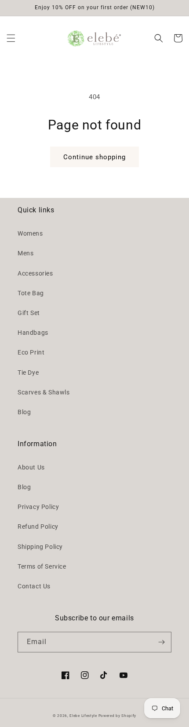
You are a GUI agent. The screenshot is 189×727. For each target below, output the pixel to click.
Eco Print (31, 352)
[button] (11, 38)
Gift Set (29, 312)
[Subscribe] (161, 642)
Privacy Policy (38, 506)
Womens (30, 233)
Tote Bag (31, 293)
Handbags (33, 332)
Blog (24, 411)
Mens (25, 253)
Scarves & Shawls (44, 392)
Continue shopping (94, 157)
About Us (31, 467)
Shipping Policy (40, 546)
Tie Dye (28, 372)
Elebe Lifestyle (83, 715)
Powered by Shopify (117, 715)
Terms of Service (42, 566)
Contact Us (34, 586)
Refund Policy (38, 526)
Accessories (35, 273)
